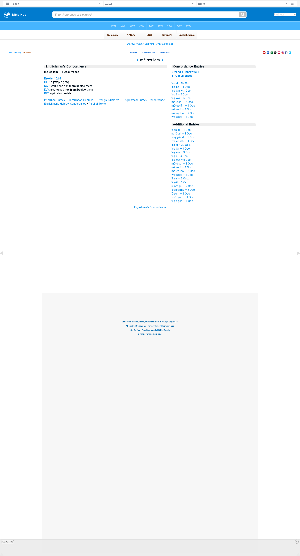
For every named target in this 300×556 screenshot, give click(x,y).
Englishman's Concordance (150, 207)
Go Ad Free (7, 542)
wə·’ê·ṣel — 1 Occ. (182, 117)
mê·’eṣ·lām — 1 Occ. (183, 105)
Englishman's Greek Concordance (144, 100)
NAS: (47, 86)
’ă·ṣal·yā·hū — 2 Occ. (183, 189)
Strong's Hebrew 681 (185, 72)
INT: (46, 93)
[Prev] (4, 261)
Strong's (18, 53)
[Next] (295, 261)
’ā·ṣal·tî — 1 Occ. (181, 130)
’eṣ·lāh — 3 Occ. (181, 87)
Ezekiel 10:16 (52, 78)
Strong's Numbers (108, 100)
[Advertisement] (150, 271)
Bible (11, 53)
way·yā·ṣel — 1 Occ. (183, 137)
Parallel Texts (97, 103)
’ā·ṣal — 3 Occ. (180, 178)
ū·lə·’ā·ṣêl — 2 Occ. (183, 186)
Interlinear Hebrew (81, 100)
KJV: (47, 89)
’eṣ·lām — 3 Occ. (181, 90)
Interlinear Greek (54, 100)
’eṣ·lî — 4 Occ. (180, 94)
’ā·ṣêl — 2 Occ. (180, 182)
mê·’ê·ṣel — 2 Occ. (182, 102)
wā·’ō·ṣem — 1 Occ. (183, 197)
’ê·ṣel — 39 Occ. (181, 83)
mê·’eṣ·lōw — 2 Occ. (183, 113)
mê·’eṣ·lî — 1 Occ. (182, 109)
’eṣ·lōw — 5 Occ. (181, 98)
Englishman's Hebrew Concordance (65, 103)
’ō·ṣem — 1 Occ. (181, 193)
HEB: (47, 82)
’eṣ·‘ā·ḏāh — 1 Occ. (183, 201)
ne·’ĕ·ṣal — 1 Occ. (182, 133)
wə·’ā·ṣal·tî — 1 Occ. (183, 141)
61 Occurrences (182, 75)
